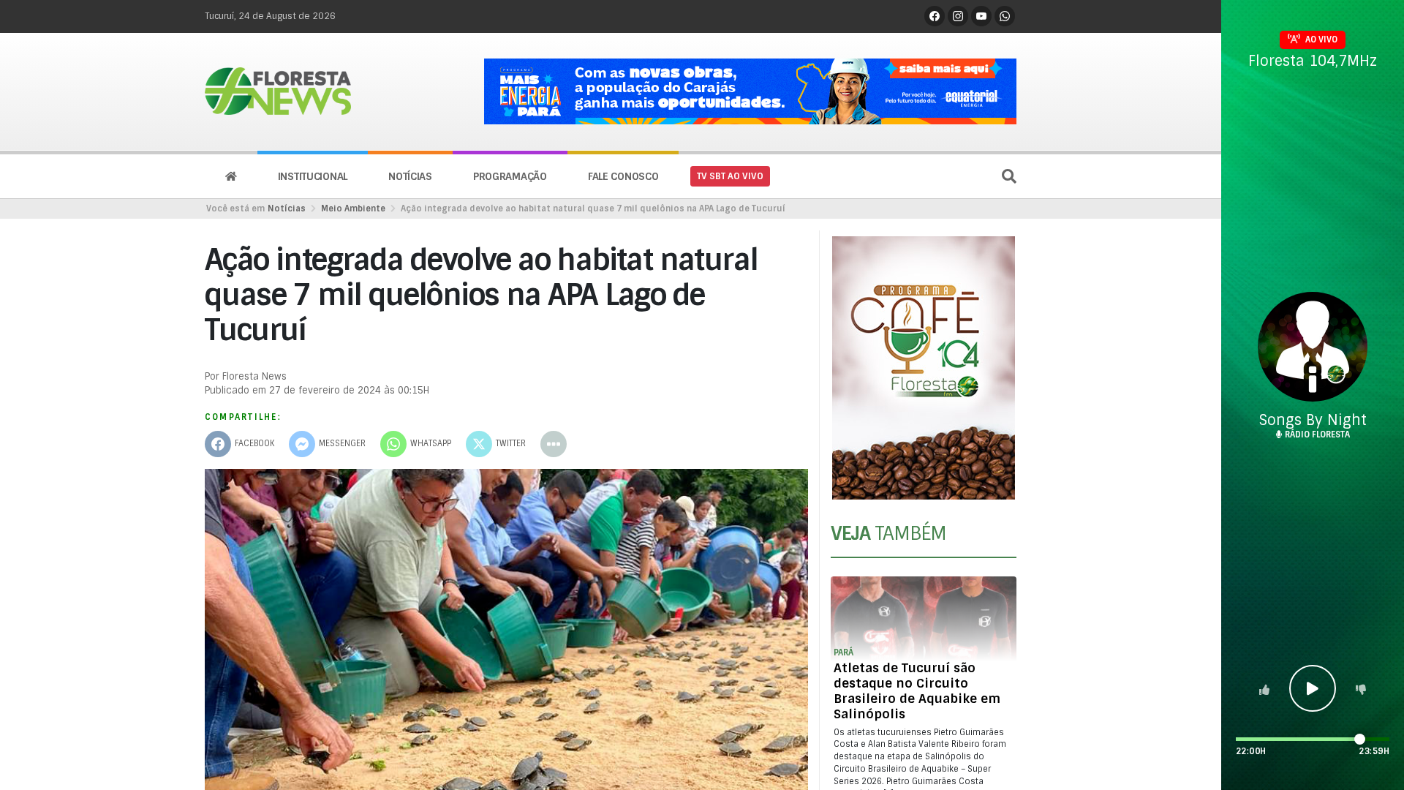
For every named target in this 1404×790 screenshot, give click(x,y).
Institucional (312, 176)
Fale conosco (623, 176)
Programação (510, 176)
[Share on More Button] (553, 444)
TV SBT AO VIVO (730, 176)
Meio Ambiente (353, 208)
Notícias (410, 176)
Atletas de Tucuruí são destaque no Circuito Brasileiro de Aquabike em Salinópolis (917, 691)
